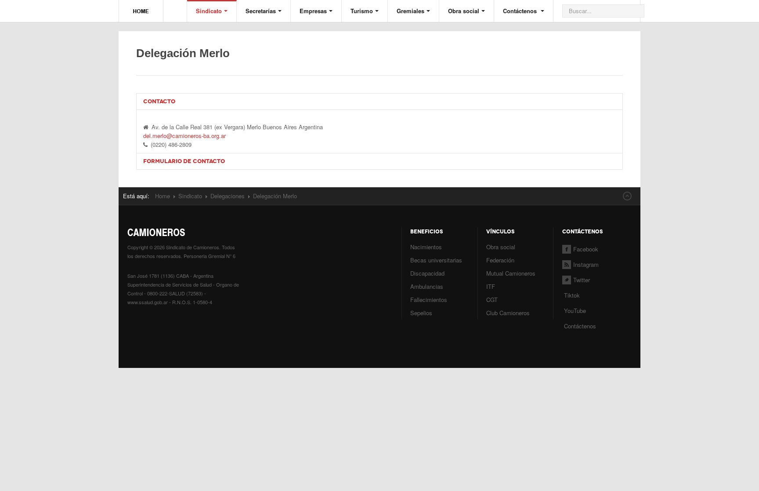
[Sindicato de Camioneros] (141, 7)
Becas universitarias (436, 260)
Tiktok (572, 295)
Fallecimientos (428, 299)
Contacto (159, 101)
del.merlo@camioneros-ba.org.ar (184, 135)
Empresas (313, 11)
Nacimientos (426, 247)
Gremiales (410, 11)
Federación (500, 260)
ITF (490, 286)
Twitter (581, 280)
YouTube (574, 310)
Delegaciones (227, 196)
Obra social (463, 11)
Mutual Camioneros (510, 273)
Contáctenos (521, 11)
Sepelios (421, 313)
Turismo (362, 11)
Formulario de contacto (184, 161)
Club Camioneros (508, 313)
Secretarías (261, 11)
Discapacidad (427, 273)
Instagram (586, 264)
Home (162, 196)
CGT (492, 299)
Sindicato (209, 11)
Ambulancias (426, 286)
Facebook (585, 249)
